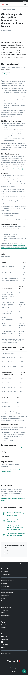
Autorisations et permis (9, 9)
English (24, 1)
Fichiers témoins (6, 666)
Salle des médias (5, 586)
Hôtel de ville (4, 610)
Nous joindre (4, 583)
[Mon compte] (25, 4)
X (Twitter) (5, 644)
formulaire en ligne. (15, 169)
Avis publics (4, 624)
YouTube (5, 647)
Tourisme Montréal (5, 615)
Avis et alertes (4, 571)
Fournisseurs (4, 600)
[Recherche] (21, 4)
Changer (6, 73)
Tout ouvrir (24, 447)
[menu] (6, 4)
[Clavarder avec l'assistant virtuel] (24, 671)
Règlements (4, 627)
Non (7, 553)
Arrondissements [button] (6, 653)
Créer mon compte (5, 574)
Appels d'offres (5, 595)
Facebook (5, 636)
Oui (7, 550)
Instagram (5, 639)
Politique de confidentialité (18, 666)
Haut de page (23, 563)
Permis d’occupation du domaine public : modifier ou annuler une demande (14, 248)
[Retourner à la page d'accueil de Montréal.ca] (2, 4)
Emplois (3, 598)
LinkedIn (5, 642)
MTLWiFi (3, 612)
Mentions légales (14, 668)
